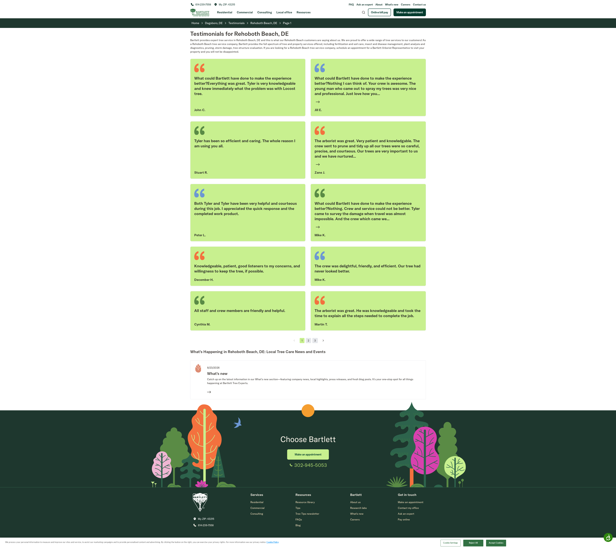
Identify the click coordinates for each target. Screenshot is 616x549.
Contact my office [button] (408, 508)
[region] (308, 543)
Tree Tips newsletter (307, 513)
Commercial (245, 12)
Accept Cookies (496, 543)
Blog (298, 525)
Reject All (473, 543)
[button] (225, 4)
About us (355, 502)
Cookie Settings (450, 543)
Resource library (305, 502)
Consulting (264, 12)
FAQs (298, 519)
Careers (405, 4)
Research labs (358, 508)
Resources (304, 12)
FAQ (351, 4)
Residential (224, 12)
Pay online (404, 519)
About (378, 4)
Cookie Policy (272, 542)
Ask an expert (364, 4)
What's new (391, 4)
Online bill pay (379, 12)
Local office (284, 12)
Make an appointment (409, 12)
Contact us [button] (419, 4)
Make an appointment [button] (410, 502)
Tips (297, 508)
